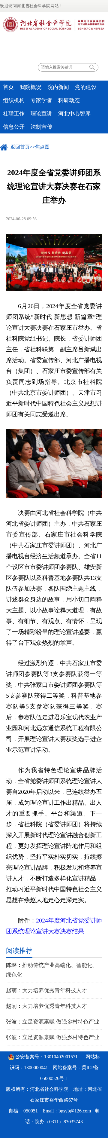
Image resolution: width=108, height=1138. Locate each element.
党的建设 (86, 87)
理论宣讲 (41, 114)
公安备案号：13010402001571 (46, 1056)
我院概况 (30, 87)
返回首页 (20, 146)
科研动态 (69, 100)
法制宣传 (41, 127)
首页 (8, 87)
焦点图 (42, 146)
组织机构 (14, 100)
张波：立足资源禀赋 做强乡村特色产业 (52, 1022)
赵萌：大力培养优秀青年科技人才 (46, 990)
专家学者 (41, 100)
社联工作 (14, 114)
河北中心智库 (74, 114)
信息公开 (14, 127)
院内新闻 (58, 87)
